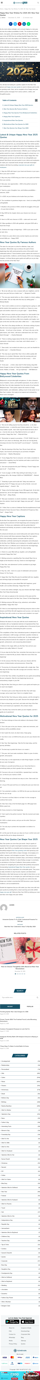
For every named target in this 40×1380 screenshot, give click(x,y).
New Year (20, 1191)
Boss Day (20, 1265)
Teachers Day (20, 1240)
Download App (25, 1331)
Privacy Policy (13, 1344)
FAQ (10, 1331)
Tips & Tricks (20, 1244)
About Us (11, 1328)
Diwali (20, 1094)
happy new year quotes (14, 87)
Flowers (20, 1085)
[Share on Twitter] (15, 24)
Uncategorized (20, 1061)
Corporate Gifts (25, 1334)
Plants (20, 1081)
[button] (1, 955)
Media (11, 1340)
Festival (20, 1195)
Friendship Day (20, 1134)
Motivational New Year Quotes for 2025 (16, 124)
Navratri (20, 1167)
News (20, 1118)
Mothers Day (20, 1098)
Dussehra (20, 1293)
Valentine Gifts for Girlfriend (20, 1187)
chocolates (20, 1289)
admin (3, 17)
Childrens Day (20, 1236)
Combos (20, 1249)
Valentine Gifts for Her (20, 1155)
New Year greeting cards (19, 850)
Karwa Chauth (20, 1159)
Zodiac (20, 1175)
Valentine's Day (20, 1114)
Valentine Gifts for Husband (20, 1200)
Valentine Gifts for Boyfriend (20, 1232)
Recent (10, 1006)
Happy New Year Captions (12, 116)
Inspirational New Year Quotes (13, 120)
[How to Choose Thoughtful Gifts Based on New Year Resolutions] (20, 950)
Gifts (20, 1073)
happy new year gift (6, 892)
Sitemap (23, 1340)
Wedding (20, 1285)
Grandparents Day (20, 1273)
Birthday (20, 1102)
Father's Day (20, 1122)
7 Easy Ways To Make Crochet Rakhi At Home (14, 1046)
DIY (20, 1171)
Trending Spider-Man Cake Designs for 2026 (14, 1012)
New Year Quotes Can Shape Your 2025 (16, 128)
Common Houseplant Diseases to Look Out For (15, 1029)
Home (1, 9)
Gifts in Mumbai (20, 1302)
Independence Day (20, 1220)
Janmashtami (20, 1228)
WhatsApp (12, 1337)
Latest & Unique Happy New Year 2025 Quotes (18, 105)
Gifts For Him (20, 1147)
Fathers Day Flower (20, 1297)
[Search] (38, 3)
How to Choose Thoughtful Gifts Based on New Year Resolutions (20, 968)
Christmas (20, 1163)
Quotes (20, 1257)
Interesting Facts (20, 1126)
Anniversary (20, 1090)
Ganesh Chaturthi (20, 1253)
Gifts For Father (20, 1179)
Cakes (20, 1077)
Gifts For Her (20, 1138)
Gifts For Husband (20, 1151)
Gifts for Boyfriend (20, 1281)
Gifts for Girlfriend (20, 1277)
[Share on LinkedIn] (24, 24)
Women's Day (20, 1130)
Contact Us (12, 1334)
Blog (22, 1337)
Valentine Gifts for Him (20, 1216)
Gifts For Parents (20, 1204)
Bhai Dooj (20, 1183)
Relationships (20, 1065)
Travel (20, 1208)
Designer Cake (20, 1306)
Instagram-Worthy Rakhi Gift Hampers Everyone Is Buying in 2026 (19, 1037)
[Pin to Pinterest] (19, 24)
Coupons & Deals (26, 1328)
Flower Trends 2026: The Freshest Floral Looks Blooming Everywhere (18, 1020)
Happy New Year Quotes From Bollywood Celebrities (20, 113)
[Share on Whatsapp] (28, 24)
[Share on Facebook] (11, 24)
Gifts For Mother (20, 1110)
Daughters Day (20, 1269)
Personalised (20, 1069)
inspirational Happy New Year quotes (19, 867)
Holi (20, 1212)
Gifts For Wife (20, 1143)
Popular (30, 1006)
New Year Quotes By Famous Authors (16, 109)
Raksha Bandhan (20, 1106)
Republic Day (20, 1224)
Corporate (20, 1261)
